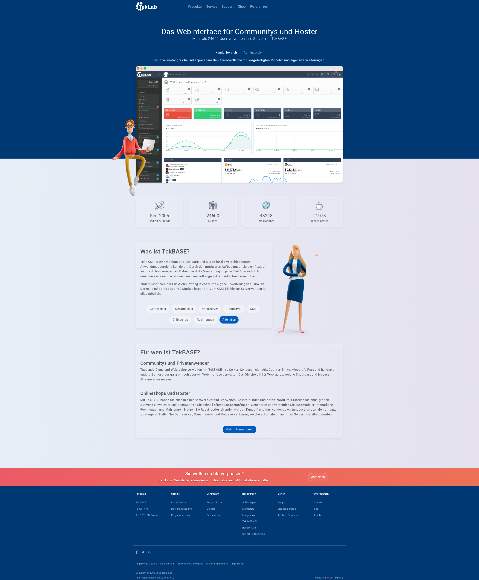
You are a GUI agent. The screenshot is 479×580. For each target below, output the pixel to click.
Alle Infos (229, 319)
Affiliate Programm (288, 515)
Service (211, 6)
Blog (315, 508)
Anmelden (318, 477)
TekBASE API (249, 521)
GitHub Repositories (253, 533)
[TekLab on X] (143, 552)
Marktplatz (248, 508)
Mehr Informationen (239, 429)
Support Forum (215, 502)
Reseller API (249, 527)
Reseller (318, 515)
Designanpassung (181, 508)
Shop (242, 6)
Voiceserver (210, 309)
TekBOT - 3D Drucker (148, 515)
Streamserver (184, 309)
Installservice (179, 502)
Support (228, 6)
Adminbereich (253, 52)
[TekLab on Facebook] (137, 552)
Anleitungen (249, 502)
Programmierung (180, 515)
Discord (211, 508)
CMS (253, 309)
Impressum (237, 563)
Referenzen (259, 6)
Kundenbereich (226, 52)
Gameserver (158, 309)
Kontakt (317, 502)
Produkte (195, 6)
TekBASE (141, 502)
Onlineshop (180, 319)
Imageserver (249, 515)
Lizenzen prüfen (287, 508)
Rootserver (234, 309)
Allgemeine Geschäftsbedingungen (155, 563)
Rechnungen (205, 319)
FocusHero (142, 508)
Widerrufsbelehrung (217, 563)
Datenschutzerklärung (190, 563)
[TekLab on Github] (149, 552)
